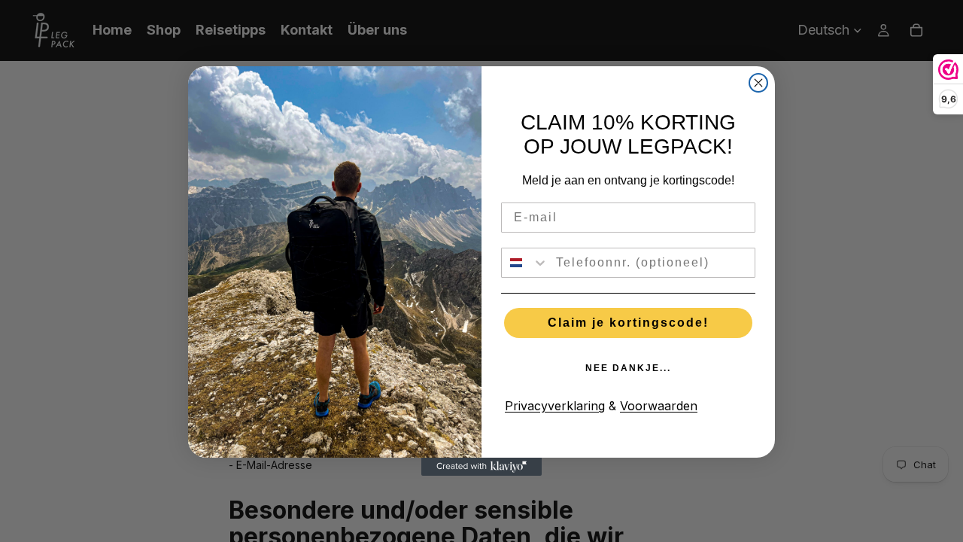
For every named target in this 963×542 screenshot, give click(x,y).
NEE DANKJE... (628, 368)
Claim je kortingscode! (628, 322)
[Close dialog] (758, 83)
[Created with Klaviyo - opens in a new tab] (481, 467)
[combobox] (525, 262)
